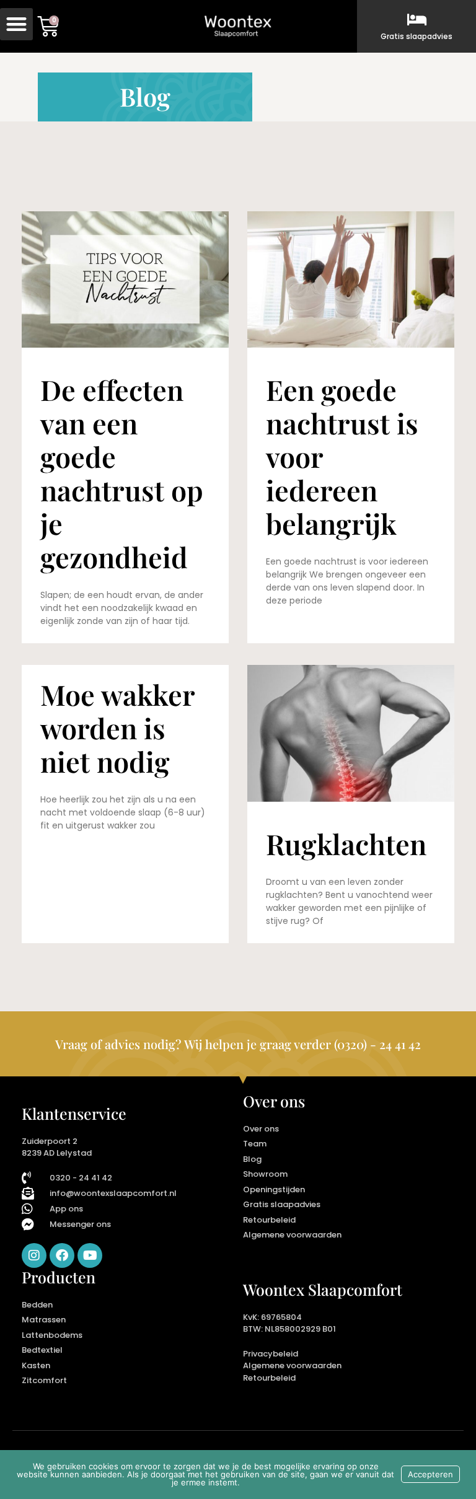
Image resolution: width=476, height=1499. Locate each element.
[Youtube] (89, 1255)
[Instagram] (34, 1255)
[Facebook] (62, 1255)
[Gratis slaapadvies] (417, 19)
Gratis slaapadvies (416, 36)
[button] (16, 24)
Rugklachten (346, 843)
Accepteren (430, 1474)
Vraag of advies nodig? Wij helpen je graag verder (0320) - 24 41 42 (238, 1043)
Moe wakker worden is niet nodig (117, 727)
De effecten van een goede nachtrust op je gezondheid (121, 473)
